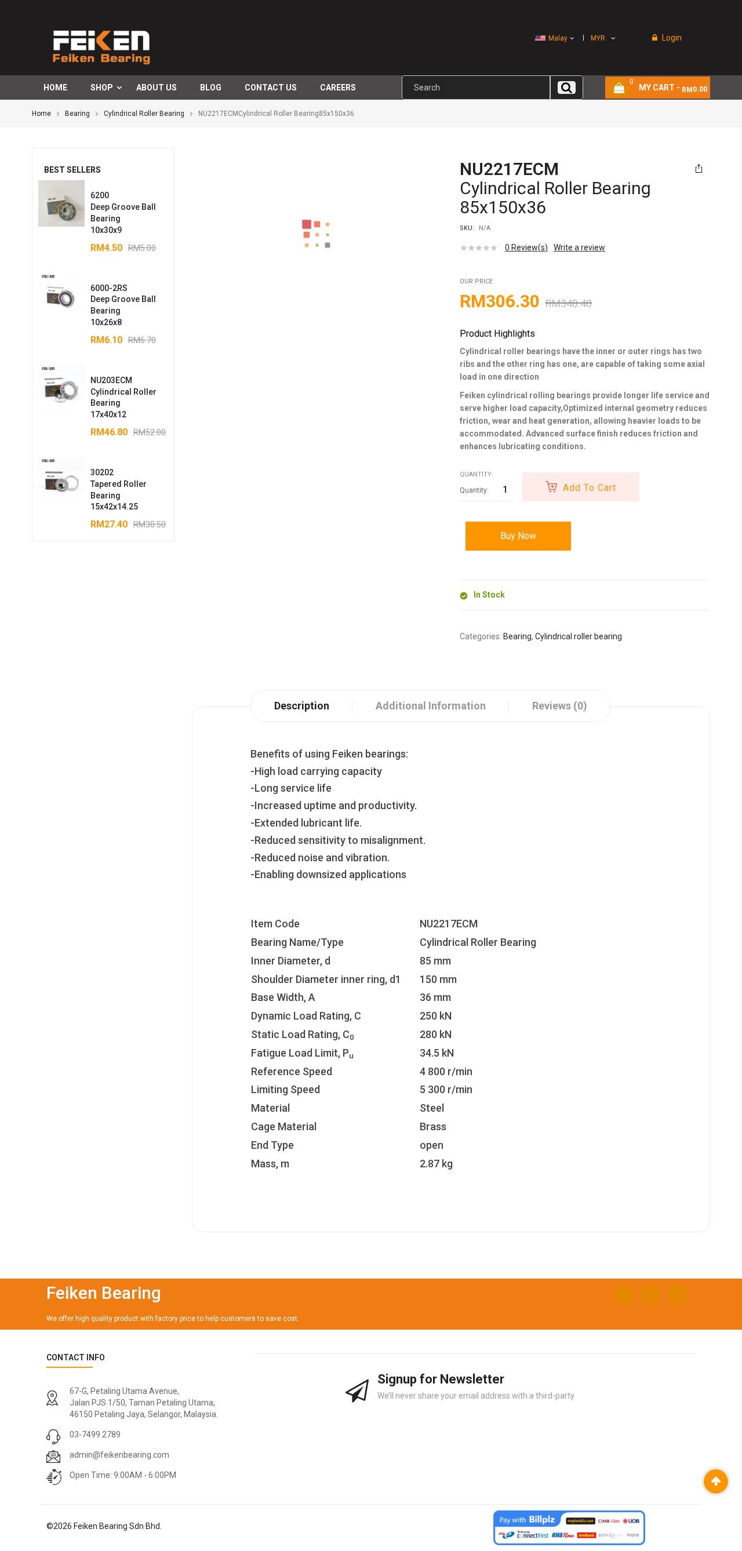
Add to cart (589, 487)
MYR (598, 38)
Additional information (431, 706)
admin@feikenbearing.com (119, 1454)
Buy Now (518, 535)
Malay (558, 38)
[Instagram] (651, 1294)
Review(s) (526, 247)
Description (301, 706)
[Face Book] (624, 1294)
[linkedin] (677, 1294)
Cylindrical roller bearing (144, 114)
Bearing (77, 114)
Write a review (579, 247)
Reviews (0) (559, 706)
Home (41, 114)
